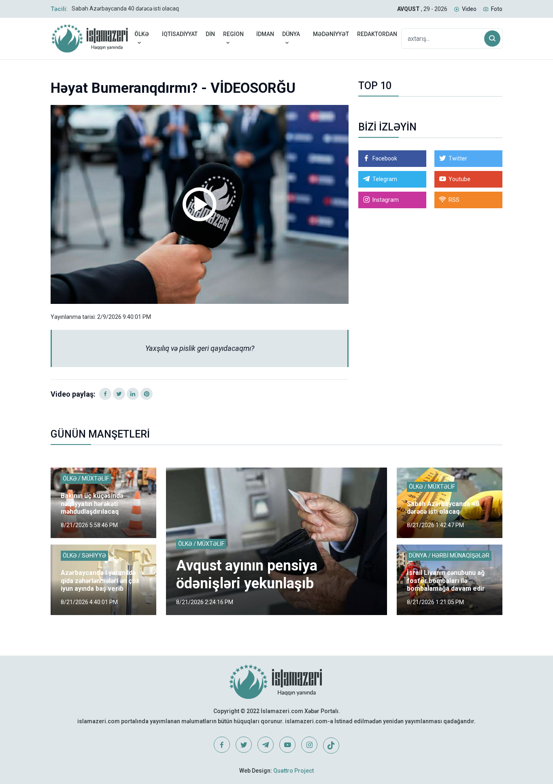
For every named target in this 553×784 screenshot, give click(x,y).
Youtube (459, 179)
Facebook (384, 158)
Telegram (384, 179)
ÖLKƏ (141, 34)
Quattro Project (293, 770)
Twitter (458, 158)
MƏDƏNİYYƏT (331, 34)
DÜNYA (291, 34)
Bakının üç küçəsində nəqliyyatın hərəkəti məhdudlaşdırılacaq (92, 503)
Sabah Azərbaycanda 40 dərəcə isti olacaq (125, 8)
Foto (496, 9)
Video (469, 9)
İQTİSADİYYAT (180, 34)
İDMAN (265, 34)
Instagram (385, 200)
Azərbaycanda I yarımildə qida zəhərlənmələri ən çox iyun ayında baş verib (100, 580)
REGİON (233, 34)
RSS (454, 200)
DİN (210, 34)
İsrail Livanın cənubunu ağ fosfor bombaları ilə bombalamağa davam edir (446, 580)
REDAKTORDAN (377, 34)
